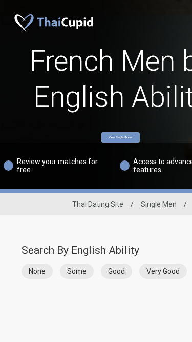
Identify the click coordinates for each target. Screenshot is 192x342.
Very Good (163, 271)
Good (116, 271)
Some (77, 271)
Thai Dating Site (97, 204)
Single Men (159, 204)
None (37, 271)
